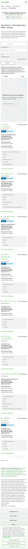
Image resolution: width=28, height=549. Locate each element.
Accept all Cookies (14, 540)
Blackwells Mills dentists (12, 471)
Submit (7, 63)
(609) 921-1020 (5, 139)
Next (21, 457)
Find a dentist (15, 6)
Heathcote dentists (11, 473)
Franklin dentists (13, 476)
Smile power (13, 520)
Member (8, 6)
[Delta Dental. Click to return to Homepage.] (10, 2)
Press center (13, 516)
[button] (8, 131)
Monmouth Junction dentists (13, 474)
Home (2, 6)
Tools (13, 524)
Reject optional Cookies (14, 543)
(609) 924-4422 (5, 229)
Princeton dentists (10, 469)
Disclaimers (4, 504)
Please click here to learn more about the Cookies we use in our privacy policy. (13, 536)
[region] (14, 537)
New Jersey (4, 8)
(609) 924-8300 (5, 186)
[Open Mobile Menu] (26, 2)
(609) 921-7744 (5, 271)
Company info (13, 511)
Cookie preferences (8, 103)
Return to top (4, 460)
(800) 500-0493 (5, 384)
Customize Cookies (14, 546)
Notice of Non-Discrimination (8, 506)
